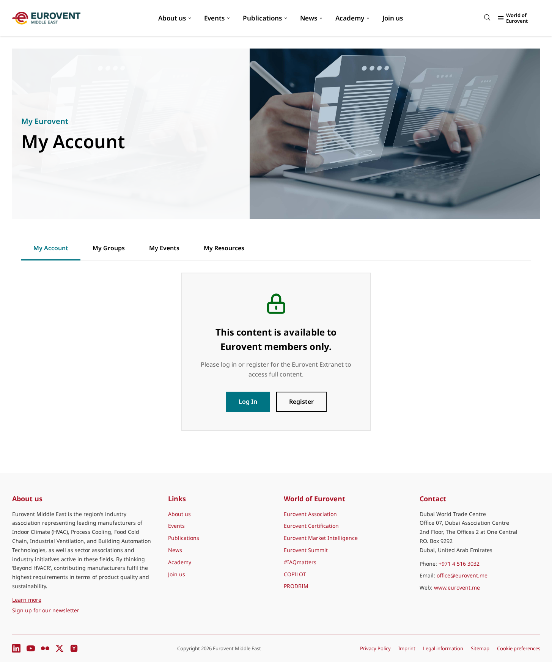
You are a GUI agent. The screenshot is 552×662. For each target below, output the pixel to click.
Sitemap (480, 648)
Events (214, 18)
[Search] (487, 17)
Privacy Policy (375, 648)
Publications (262, 18)
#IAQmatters (300, 562)
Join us (392, 18)
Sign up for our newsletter (45, 610)
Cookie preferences (518, 648)
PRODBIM (296, 586)
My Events (164, 248)
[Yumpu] (74, 648)
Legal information (443, 648)
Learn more (62, 599)
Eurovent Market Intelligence (321, 537)
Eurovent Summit (306, 550)
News (308, 18)
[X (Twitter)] (59, 648)
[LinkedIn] (16, 648)
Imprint (406, 648)
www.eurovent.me (457, 587)
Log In (248, 401)
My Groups (109, 248)
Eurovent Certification (311, 525)
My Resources (224, 248)
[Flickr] (45, 648)
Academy (349, 18)
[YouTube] (31, 648)
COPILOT (295, 574)
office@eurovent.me (462, 575)
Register (301, 401)
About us (172, 18)
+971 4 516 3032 (459, 563)
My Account (50, 248)
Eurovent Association (310, 514)
